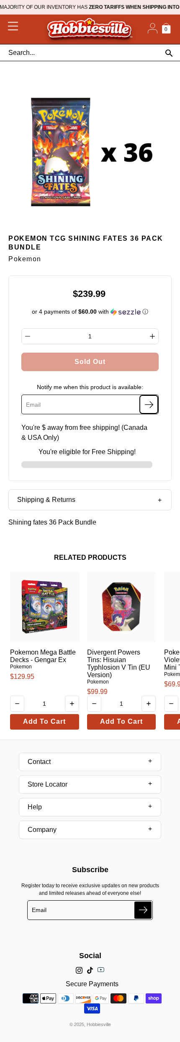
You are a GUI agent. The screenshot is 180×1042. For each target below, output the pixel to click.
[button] (90, 312)
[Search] (169, 53)
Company (42, 829)
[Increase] (152, 336)
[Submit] (143, 910)
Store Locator (47, 784)
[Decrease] (27, 336)
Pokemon (21, 667)
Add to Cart (44, 721)
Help (35, 807)
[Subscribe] (148, 404)
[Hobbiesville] (89, 29)
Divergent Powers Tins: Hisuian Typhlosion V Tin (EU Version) (118, 663)
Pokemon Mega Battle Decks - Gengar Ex (43, 656)
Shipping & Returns (46, 499)
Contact (39, 761)
